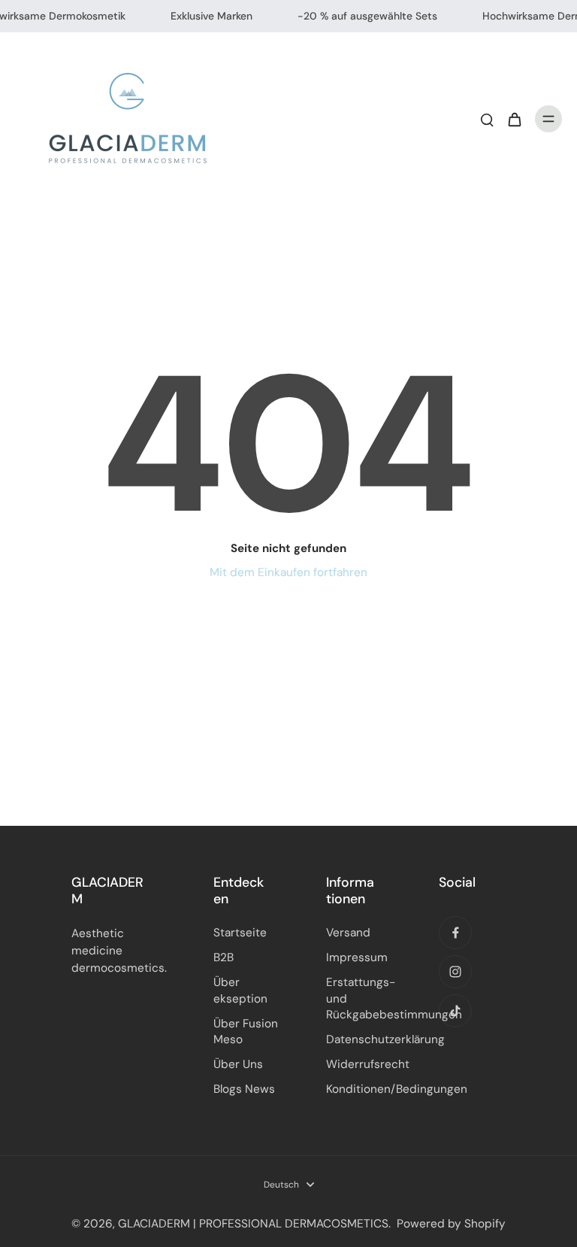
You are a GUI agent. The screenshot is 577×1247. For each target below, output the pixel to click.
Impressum (357, 957)
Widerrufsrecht (360, 1064)
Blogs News (244, 1089)
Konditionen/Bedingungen (360, 1089)
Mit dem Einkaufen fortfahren (288, 572)
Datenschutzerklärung (360, 1039)
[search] (486, 119)
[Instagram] (455, 971)
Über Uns (238, 1064)
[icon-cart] (513, 119)
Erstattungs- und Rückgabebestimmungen (360, 998)
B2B (223, 957)
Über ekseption (240, 990)
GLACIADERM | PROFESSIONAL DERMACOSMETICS (253, 1223)
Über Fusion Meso (245, 1031)
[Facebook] (455, 932)
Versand (348, 932)
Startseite (240, 932)
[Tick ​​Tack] (455, 1010)
